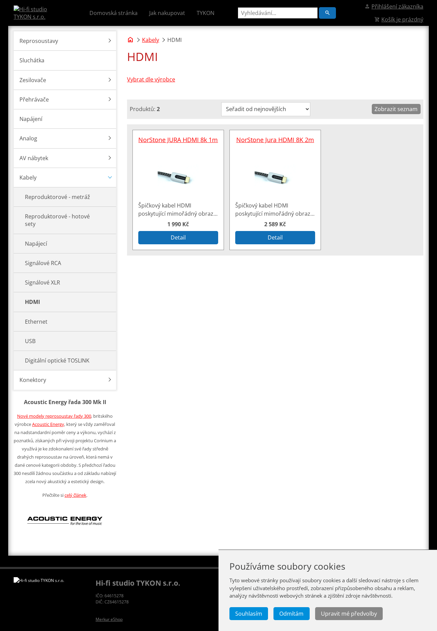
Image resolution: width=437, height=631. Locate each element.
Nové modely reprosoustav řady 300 (54, 416)
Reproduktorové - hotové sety (57, 220)
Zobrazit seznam (396, 109)
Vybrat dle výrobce (151, 79)
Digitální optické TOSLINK (57, 360)
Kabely (28, 177)
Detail (178, 237)
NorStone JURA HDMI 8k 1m (178, 140)
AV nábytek (33, 158)
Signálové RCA (43, 263)
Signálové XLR (42, 282)
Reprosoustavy (38, 41)
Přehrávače (34, 99)
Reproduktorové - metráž (57, 197)
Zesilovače (32, 80)
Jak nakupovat (167, 13)
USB (30, 341)
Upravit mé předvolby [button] (349, 613)
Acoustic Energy (48, 424)
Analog (28, 138)
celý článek (75, 495)
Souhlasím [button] (248, 613)
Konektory (32, 380)
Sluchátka (31, 60)
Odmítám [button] (291, 613)
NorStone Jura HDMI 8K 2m (275, 140)
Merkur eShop (109, 619)
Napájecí (36, 243)
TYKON (205, 13)
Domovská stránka (113, 13)
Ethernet (36, 321)
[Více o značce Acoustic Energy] (64, 535)
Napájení (30, 119)
